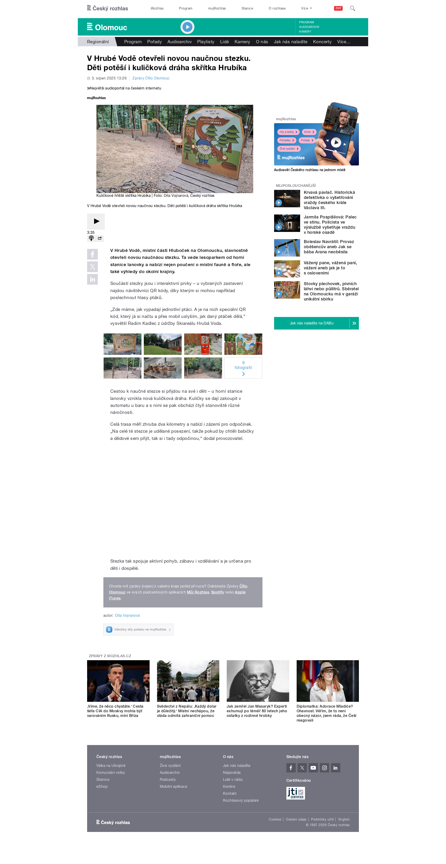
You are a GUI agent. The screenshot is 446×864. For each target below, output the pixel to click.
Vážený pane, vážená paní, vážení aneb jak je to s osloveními (330, 267)
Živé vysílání (287, 148)
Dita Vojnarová (176, 195)
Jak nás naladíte (291, 41)
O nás (262, 41)
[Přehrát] (96, 222)
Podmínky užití (322, 819)
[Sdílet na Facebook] (92, 254)
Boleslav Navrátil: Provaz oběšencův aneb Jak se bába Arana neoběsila (329, 246)
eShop (102, 786)
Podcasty (168, 779)
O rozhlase (277, 8)
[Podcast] (91, 238)
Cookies (275, 819)
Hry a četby (287, 132)
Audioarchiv (309, 27)
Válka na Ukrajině (110, 765)
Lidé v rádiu (233, 779)
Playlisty (205, 41)
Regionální (98, 41)
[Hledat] (352, 8)
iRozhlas (157, 8)
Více (344, 41)
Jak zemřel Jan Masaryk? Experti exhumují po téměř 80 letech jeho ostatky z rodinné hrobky (257, 711)
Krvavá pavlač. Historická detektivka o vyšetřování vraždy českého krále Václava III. (329, 200)
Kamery (305, 31)
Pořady (154, 41)
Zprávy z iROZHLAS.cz (110, 656)
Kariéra (229, 786)
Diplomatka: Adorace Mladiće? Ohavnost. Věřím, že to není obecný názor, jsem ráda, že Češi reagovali (327, 713)
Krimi (307, 132)
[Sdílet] (99, 238)
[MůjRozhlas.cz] (96, 98)
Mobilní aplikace (173, 786)
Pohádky (285, 140)
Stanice (247, 8)
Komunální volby (110, 772)
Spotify (217, 592)
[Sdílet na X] (92, 266)
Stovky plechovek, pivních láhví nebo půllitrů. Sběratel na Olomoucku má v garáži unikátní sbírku (331, 291)
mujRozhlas (217, 8)
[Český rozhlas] (107, 8)
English (344, 819)
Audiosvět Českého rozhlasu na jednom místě (309, 170)
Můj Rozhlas (198, 592)
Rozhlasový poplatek (241, 800)
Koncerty (322, 41)
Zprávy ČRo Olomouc (151, 78)
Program (185, 8)
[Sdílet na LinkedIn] (92, 279)
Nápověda (232, 772)
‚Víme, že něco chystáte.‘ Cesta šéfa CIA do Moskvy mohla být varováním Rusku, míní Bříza (115, 711)
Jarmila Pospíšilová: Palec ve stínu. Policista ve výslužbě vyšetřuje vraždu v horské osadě (330, 224)
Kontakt (229, 793)
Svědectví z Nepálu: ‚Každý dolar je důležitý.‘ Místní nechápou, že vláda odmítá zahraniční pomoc (187, 711)
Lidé (224, 41)
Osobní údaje (296, 819)
